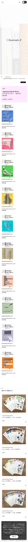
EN (25, 2)
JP (23, 2)
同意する (14, 536)
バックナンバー (8, 76)
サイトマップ (12, 540)
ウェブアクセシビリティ (21, 540)
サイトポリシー (15, 529)
